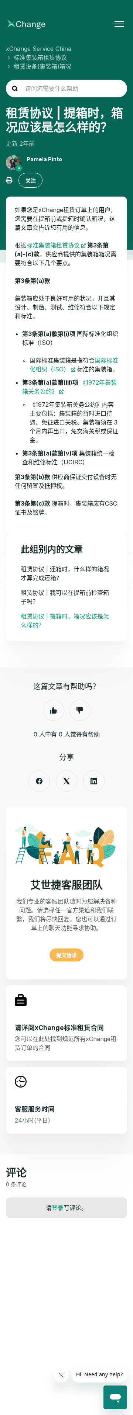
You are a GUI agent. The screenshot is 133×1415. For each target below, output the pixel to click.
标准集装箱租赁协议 (40, 57)
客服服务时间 (35, 1109)
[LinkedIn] (93, 781)
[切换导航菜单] (119, 24)
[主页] (26, 24)
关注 (30, 180)
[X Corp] (66, 781)
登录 (58, 1207)
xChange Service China (38, 48)
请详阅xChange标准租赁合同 (59, 1027)
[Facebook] (39, 781)
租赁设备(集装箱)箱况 (42, 66)
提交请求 (66, 955)
